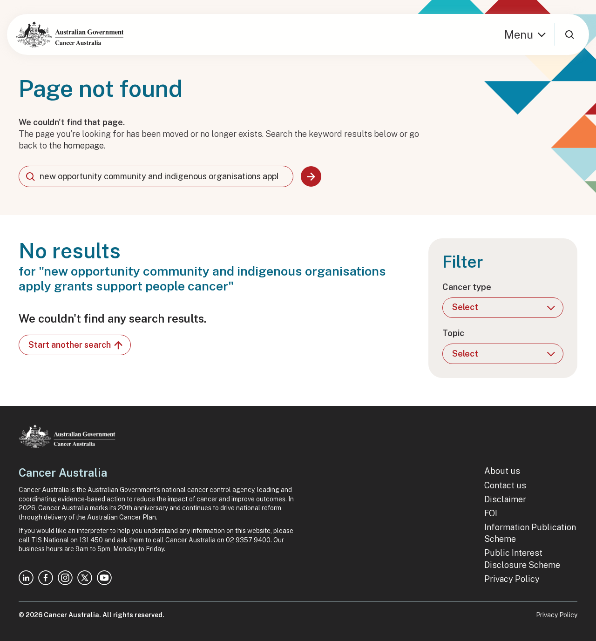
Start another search (69, 345)
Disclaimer (505, 499)
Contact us (505, 485)
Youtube (104, 577)
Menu (518, 34)
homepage (83, 145)
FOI (490, 513)
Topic (453, 333)
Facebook (45, 577)
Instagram (65, 577)
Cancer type (466, 287)
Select (465, 307)
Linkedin (26, 577)
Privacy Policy (512, 579)
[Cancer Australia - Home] (69, 34)
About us (502, 471)
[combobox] (156, 176)
